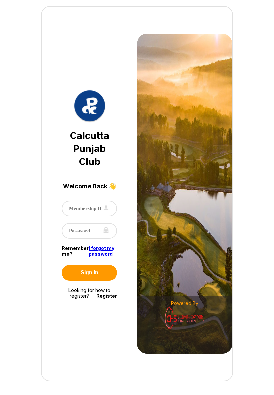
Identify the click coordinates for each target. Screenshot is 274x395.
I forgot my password (101, 251)
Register (106, 296)
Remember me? (75, 251)
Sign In (89, 272)
